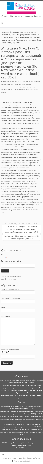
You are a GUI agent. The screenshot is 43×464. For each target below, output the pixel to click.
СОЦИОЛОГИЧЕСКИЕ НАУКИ (25, 32)
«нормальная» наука (7, 84)
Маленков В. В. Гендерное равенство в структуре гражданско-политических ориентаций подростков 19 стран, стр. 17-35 (21, 229)
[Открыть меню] (39, 22)
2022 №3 (11, 82)
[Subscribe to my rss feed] (3, 23)
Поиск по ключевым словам (11, 276)
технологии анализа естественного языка (20, 89)
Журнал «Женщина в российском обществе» (19, 458)
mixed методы (19, 84)
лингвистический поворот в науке (12, 87)
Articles (11, 32)
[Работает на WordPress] (12, 460)
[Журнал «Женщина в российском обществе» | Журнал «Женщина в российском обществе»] (21, 8)
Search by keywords (8, 279)
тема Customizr (26, 461)
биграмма (28, 84)
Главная (4, 32)
